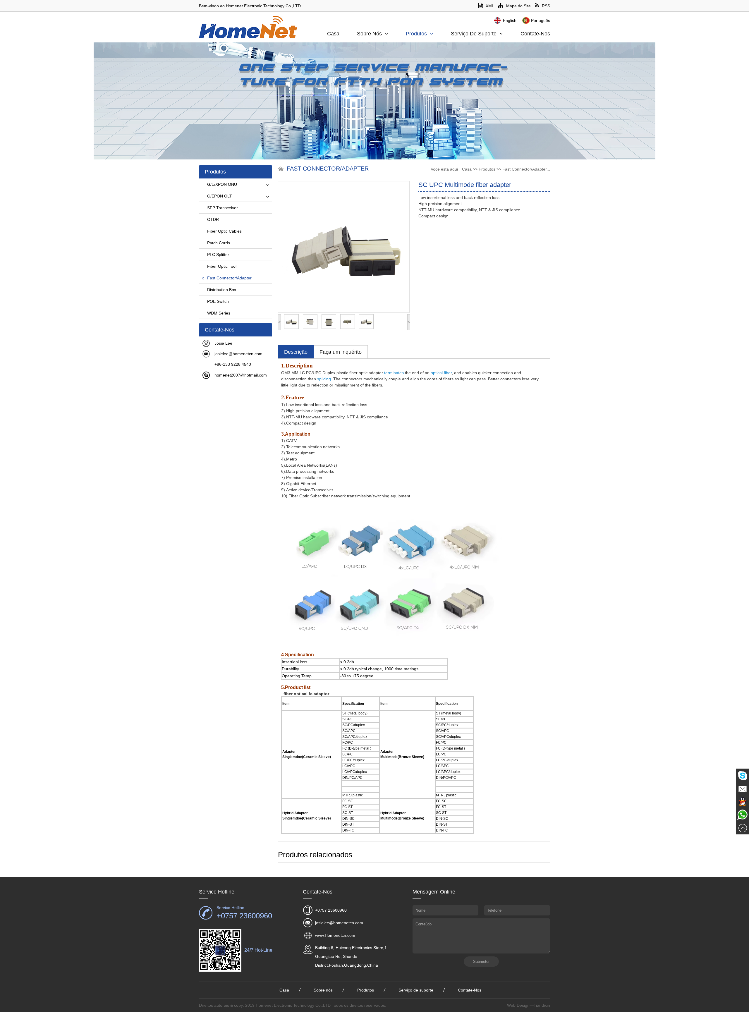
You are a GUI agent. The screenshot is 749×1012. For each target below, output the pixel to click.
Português (540, 20)
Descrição (295, 352)
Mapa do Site (518, 6)
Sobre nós (369, 34)
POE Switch (218, 301)
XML (490, 6)
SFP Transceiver (222, 207)
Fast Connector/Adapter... (526, 169)
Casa (333, 34)
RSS (546, 6)
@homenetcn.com (245, 353)
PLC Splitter (218, 254)
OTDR (213, 219)
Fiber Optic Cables (224, 231)
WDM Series (218, 313)
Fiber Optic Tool (221, 266)
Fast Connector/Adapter (229, 278)
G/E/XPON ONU (222, 184)
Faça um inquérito (340, 352)
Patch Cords (218, 242)
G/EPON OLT (219, 196)
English (509, 20)
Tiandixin (542, 1005)
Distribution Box (221, 289)
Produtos (416, 34)
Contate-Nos (535, 34)
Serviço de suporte (474, 34)
